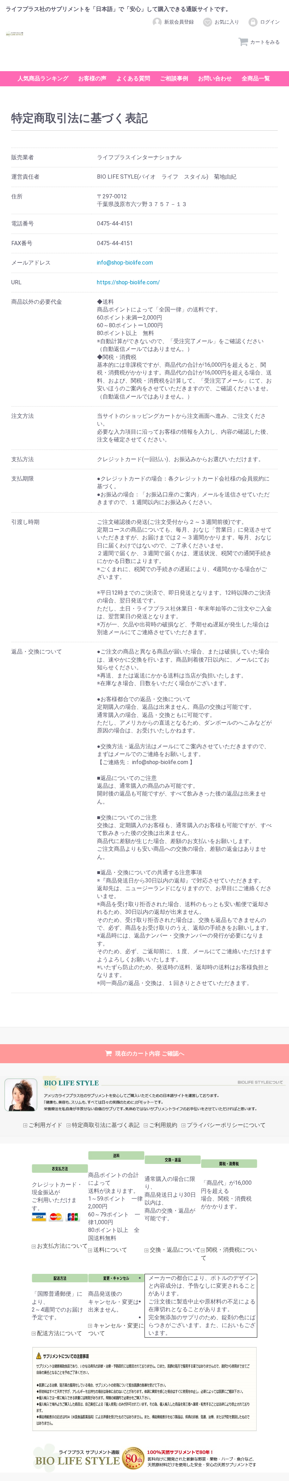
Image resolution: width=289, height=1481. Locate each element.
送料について (110, 1250)
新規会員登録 (179, 22)
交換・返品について (175, 1250)
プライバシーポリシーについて (226, 1125)
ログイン (270, 22)
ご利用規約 (163, 1125)
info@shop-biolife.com (125, 262)
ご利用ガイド (45, 1125)
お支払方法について (62, 1246)
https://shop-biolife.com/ (128, 282)
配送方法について (59, 1333)
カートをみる (265, 42)
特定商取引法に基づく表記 (106, 1125)
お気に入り (227, 22)
